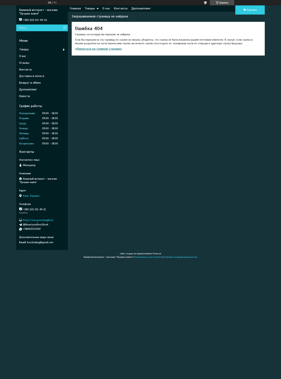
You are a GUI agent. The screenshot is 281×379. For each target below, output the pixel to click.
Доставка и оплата (31, 76)
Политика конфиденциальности (180, 257)
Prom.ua (157, 253)
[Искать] (64, 28)
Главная (75, 8)
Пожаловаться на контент (148, 257)
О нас (106, 8)
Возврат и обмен (30, 82)
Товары (90, 8)
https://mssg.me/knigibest (38, 220)
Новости (24, 96)
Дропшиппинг (141, 8)
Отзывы (24, 63)
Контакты (121, 8)
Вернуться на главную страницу (99, 49)
